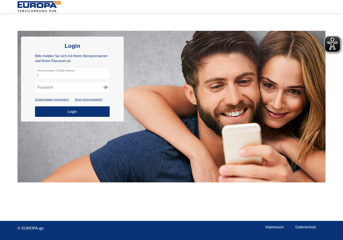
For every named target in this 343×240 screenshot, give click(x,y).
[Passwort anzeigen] (105, 87)
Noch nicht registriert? (89, 99)
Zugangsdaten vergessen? (52, 99)
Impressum (275, 227)
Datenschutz (305, 227)
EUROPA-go (39, 6)
